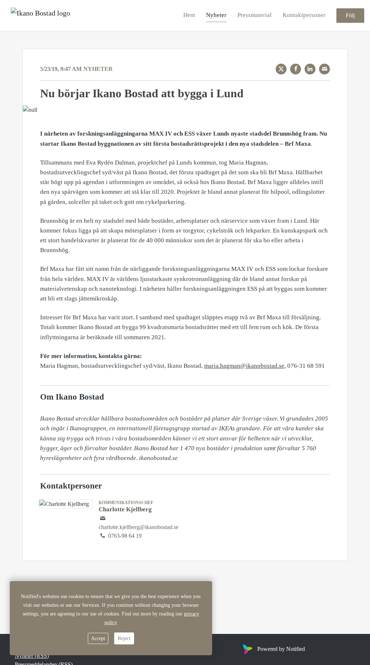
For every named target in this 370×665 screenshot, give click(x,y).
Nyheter (216, 15)
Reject (124, 638)
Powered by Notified (281, 649)
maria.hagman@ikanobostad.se (244, 365)
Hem (189, 15)
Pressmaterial (254, 15)
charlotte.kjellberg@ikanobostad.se (138, 527)
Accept (98, 638)
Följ (350, 15)
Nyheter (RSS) (32, 656)
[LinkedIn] (310, 69)
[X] (281, 69)
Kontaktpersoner (304, 15)
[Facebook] (295, 69)
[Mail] (324, 69)
